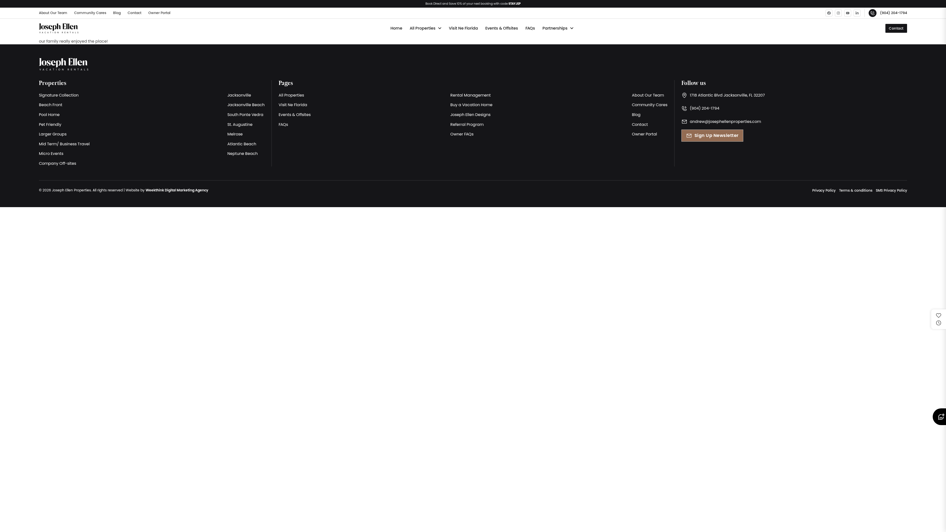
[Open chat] (939, 417)
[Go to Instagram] (838, 13)
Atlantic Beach (241, 144)
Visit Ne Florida (463, 28)
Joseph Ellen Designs (470, 114)
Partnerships (555, 28)
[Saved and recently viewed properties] (938, 319)
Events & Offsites (501, 28)
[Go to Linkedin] (857, 13)
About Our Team (53, 13)
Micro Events (51, 153)
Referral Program (467, 124)
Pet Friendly (50, 124)
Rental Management (470, 95)
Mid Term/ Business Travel (64, 144)
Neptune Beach (242, 153)
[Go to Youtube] (847, 13)
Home (396, 28)
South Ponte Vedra (245, 114)
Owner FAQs (461, 134)
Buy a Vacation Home (471, 105)
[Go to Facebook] (829, 13)
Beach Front (50, 105)
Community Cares (90, 13)
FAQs (530, 28)
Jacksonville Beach (246, 105)
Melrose (235, 134)
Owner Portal (159, 13)
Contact (134, 13)
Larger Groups (53, 134)
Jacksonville (239, 95)
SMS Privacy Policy (891, 190)
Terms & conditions (855, 190)
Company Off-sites (57, 163)
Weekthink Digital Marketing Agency (177, 190)
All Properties (423, 28)
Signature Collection (59, 95)
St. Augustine (240, 124)
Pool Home (49, 114)
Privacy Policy (824, 190)
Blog (117, 13)
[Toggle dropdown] (439, 28)
